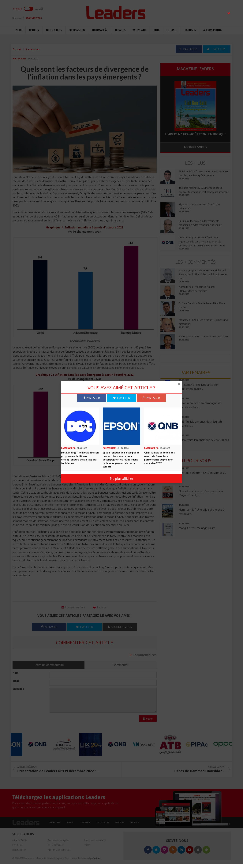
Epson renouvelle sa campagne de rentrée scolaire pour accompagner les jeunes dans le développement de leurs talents (121, 459)
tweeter (123, 398)
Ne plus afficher (121, 478)
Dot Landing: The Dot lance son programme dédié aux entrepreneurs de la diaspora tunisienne (80, 458)
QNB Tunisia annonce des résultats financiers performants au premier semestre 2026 (159, 458)
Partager (92, 398)
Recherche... (169, 12)
